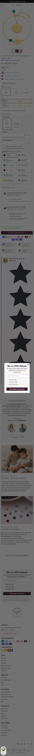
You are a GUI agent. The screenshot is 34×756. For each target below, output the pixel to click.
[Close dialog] (28, 364)
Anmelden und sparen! (17, 389)
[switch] (3, 754)
